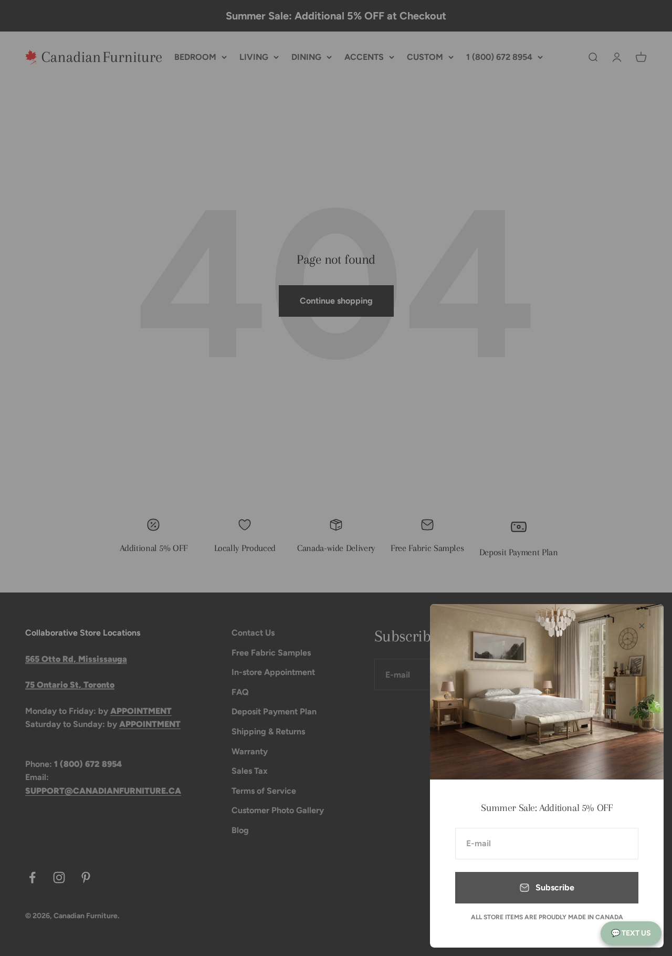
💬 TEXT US (631, 933)
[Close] (642, 626)
